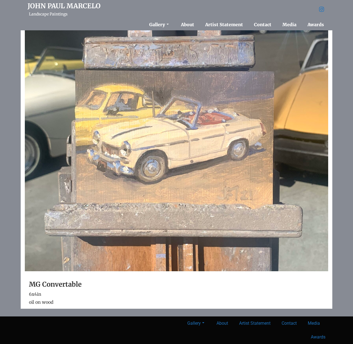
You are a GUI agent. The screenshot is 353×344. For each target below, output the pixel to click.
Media (289, 24)
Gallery (157, 24)
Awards (315, 24)
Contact (262, 24)
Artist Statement (224, 24)
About (187, 24)
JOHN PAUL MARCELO (64, 6)
